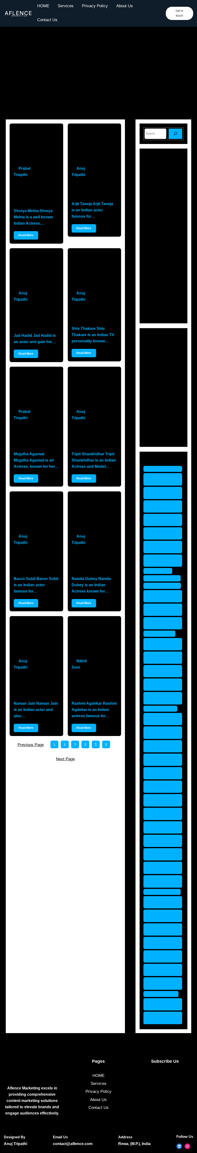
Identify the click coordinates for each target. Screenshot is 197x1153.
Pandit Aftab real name (159, 671)
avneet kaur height (159, 520)
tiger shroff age (164, 892)
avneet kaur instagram (159, 533)
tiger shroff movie (158, 956)
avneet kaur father (159, 506)
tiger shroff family (158, 902)
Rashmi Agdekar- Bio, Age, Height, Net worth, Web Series (94, 685)
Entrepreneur (162, 362)
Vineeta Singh (163, 994)
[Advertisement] (98, 76)
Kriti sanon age (164, 578)
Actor (155, 345)
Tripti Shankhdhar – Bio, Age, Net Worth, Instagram (92, 436)
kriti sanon (160, 571)
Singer (156, 421)
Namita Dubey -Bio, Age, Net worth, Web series (93, 560)
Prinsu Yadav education (160, 719)
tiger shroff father (158, 916)
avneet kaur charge (159, 479)
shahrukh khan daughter (162, 814)
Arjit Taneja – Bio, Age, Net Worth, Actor (94, 189)
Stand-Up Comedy (166, 429)
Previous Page (31, 745)
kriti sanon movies (158, 596)
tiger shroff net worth (161, 983)
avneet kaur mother (159, 547)
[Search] (175, 134)
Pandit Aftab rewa (159, 684)
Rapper (156, 412)
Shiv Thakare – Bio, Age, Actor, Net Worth (94, 314)
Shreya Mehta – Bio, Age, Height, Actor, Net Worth (34, 192)
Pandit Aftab (162, 634)
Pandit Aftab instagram (159, 657)
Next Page (65, 759)
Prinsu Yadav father (160, 732)
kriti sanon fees (165, 586)
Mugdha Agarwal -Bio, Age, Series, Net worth (36, 436)
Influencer (159, 379)
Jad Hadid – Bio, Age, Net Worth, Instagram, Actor (36, 317)
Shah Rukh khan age (158, 800)
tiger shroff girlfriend (158, 929)
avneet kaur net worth (162, 560)
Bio (153, 354)
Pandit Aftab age (159, 644)
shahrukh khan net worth (162, 841)
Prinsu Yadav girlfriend (160, 746)
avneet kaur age (165, 469)
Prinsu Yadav (163, 709)
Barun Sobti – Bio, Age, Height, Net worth (32, 560)
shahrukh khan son (162, 868)
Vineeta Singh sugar (161, 1018)
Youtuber (158, 437)
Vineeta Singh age (161, 1004)
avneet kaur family (159, 493)
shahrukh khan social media (162, 854)
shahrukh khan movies (162, 827)
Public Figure (162, 404)
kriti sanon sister (158, 623)
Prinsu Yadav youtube (160, 787)
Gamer (156, 370)
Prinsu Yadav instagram (160, 760)
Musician (158, 395)
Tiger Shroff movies (159, 970)
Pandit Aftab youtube (159, 698)
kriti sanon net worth (161, 610)
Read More (25, 235)
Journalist (159, 387)
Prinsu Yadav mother (160, 773)
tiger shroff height (158, 943)
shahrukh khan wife (162, 881)
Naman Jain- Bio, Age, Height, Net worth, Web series (36, 685)
